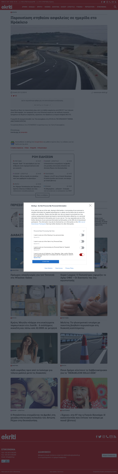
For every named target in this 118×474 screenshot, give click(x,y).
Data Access (59, 268)
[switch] (81, 235)
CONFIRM (45, 261)
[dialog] (59, 237)
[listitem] (59, 231)
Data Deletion (49, 268)
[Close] (91, 206)
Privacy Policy (69, 268)
